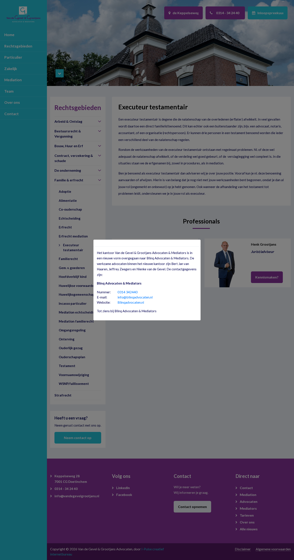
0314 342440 (128, 292)
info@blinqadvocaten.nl (135, 297)
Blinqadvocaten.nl (131, 302)
